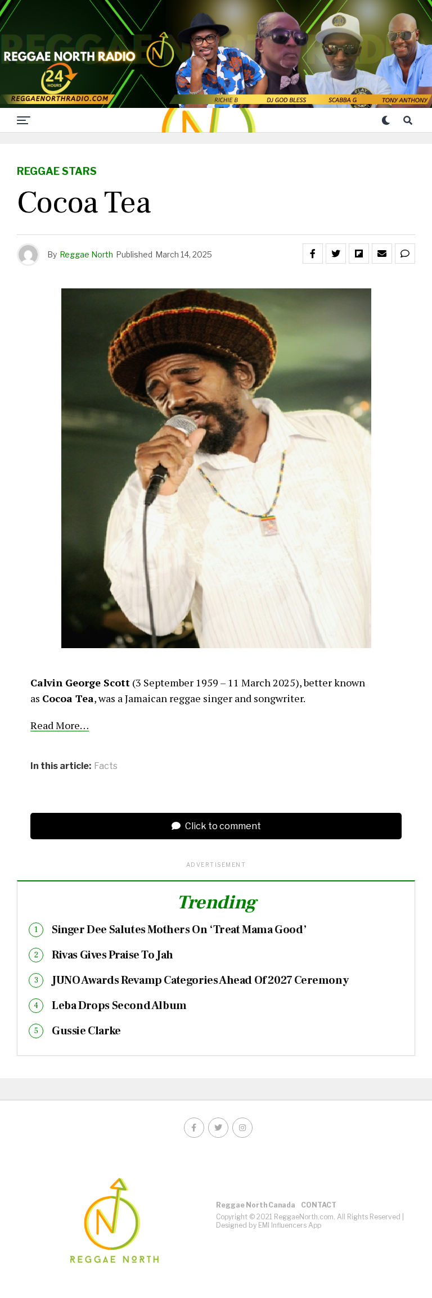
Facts (106, 766)
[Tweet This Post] (336, 253)
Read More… (59, 725)
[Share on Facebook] (313, 253)
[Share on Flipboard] (359, 253)
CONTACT (318, 1205)
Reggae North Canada (255, 1205)
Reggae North (86, 254)
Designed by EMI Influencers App (268, 1225)
